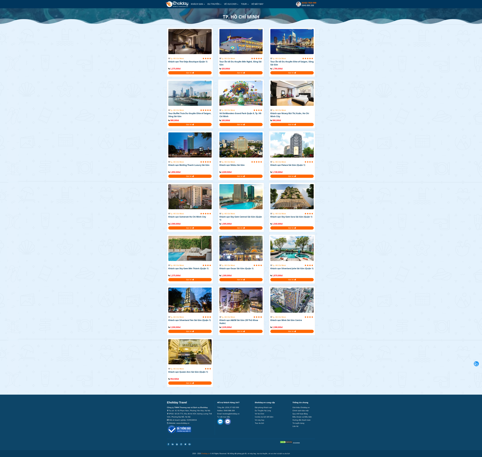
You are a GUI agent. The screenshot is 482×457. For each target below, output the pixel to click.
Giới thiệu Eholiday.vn (301, 407)
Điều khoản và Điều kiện (302, 417)
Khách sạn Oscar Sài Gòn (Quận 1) (236, 268)
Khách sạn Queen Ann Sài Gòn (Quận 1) (188, 372)
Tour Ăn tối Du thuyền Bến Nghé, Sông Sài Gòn (240, 63)
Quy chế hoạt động (300, 414)
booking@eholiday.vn (231, 414)
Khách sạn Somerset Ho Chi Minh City (187, 216)
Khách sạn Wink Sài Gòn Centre (286, 320)
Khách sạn (197, 4)
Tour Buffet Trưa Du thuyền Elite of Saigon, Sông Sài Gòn (189, 115)
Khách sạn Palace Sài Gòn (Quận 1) (287, 165)
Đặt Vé (189, 73)
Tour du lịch (259, 423)
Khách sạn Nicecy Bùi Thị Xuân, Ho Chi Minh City (289, 115)
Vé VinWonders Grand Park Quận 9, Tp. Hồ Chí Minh (240, 115)
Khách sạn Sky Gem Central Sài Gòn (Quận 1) (240, 218)
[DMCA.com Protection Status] (286, 443)
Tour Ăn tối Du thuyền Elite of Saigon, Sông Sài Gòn (292, 63)
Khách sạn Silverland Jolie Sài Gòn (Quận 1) (291, 268)
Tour (244, 4)
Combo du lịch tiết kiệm (264, 417)
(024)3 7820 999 (309, 3)
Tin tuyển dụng (298, 423)
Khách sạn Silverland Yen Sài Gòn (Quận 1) (189, 320)
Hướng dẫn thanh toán (301, 420)
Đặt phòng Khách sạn (263, 407)
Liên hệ (295, 426)
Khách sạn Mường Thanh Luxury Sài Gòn (188, 165)
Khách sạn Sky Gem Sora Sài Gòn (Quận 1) (291, 216)
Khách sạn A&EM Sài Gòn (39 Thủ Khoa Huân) (238, 322)
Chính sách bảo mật (300, 411)
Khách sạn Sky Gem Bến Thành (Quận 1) (188, 268)
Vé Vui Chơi (230, 4)
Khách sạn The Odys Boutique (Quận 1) (187, 61)
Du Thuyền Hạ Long (263, 411)
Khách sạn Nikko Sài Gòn (232, 165)
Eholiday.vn (205, 453)
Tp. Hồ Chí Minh (177, 58)
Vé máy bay (257, 4)
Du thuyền (213, 4)
